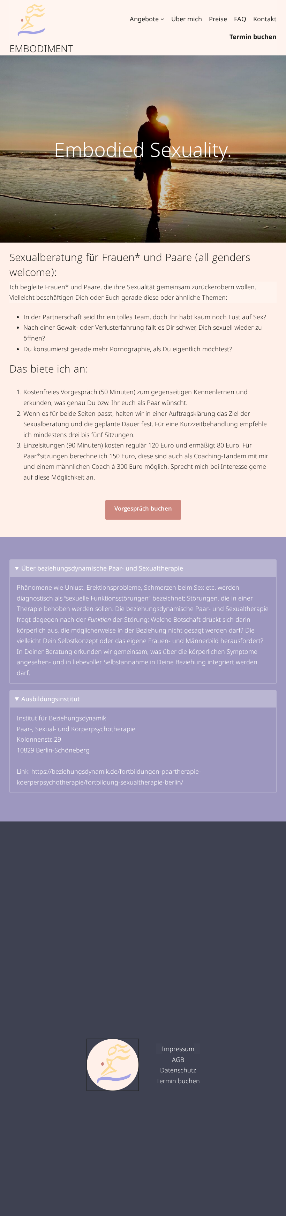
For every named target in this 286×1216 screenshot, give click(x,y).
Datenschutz (178, 1070)
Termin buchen (178, 1081)
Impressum (178, 1049)
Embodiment (41, 48)
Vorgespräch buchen (143, 509)
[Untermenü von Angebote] (162, 19)
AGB (178, 1059)
